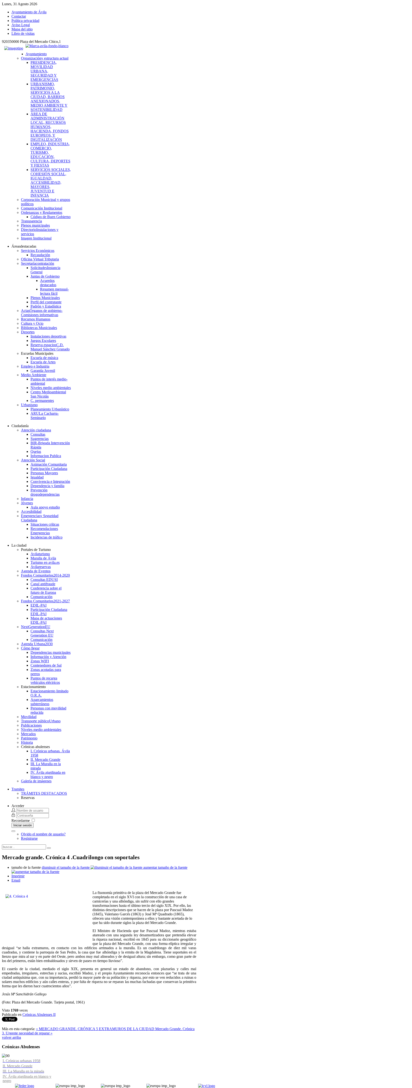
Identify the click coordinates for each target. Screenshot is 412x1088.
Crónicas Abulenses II (39, 1015)
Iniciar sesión (22, 825)
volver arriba (11, 1037)
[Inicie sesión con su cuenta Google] (13, 831)
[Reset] (49, 848)
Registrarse (29, 838)
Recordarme (20, 820)
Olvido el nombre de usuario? (43, 834)
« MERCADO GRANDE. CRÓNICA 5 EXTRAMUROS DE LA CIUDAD (95, 1029)
